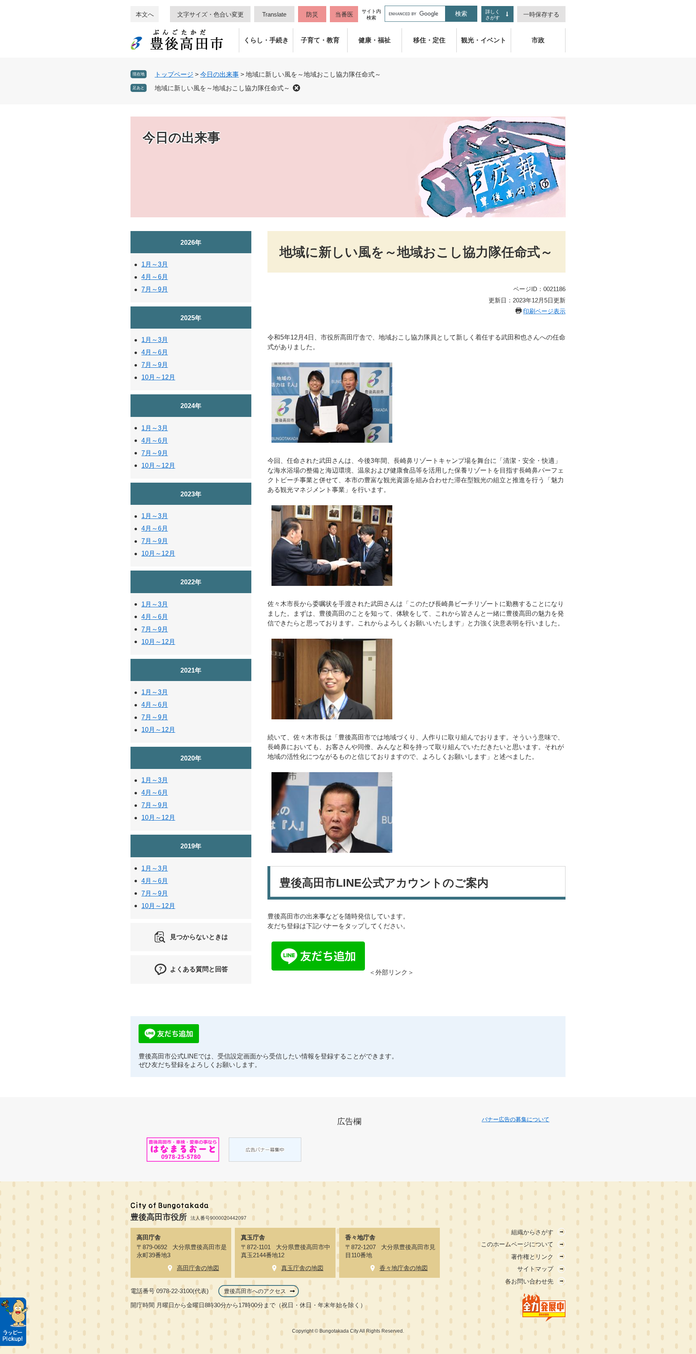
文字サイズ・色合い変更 (210, 14)
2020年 (190, 758)
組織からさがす (532, 1232)
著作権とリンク (532, 1256)
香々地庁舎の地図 (403, 1267)
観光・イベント (483, 40)
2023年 (190, 494)
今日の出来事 (219, 74)
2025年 (190, 318)
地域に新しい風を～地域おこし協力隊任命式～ (222, 88)
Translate (274, 14)
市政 (538, 40)
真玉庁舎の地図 (302, 1267)
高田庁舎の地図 (198, 1267)
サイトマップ (535, 1268)
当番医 (344, 14)
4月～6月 (154, 276)
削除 (296, 88)
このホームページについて (517, 1244)
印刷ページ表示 (544, 311)
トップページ (174, 74)
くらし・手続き (266, 40)
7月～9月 (154, 289)
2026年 (190, 242)
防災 (312, 14)
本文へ (145, 14)
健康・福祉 (374, 40)
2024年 (190, 405)
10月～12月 (158, 377)
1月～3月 (154, 264)
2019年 (190, 846)
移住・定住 (429, 40)
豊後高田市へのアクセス (255, 1291)
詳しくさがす (492, 15)
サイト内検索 (371, 14)
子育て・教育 (320, 40)
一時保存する (541, 14)
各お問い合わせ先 (529, 1281)
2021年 (190, 670)
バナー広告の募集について (515, 1119)
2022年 (190, 582)
